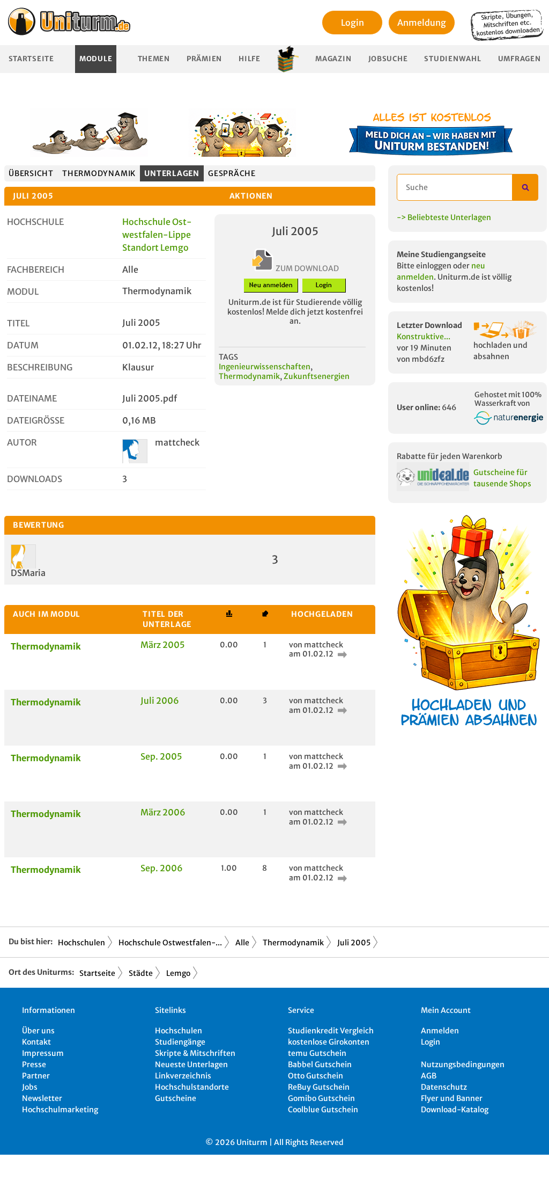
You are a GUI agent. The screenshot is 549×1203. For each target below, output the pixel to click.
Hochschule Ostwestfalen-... (170, 942)
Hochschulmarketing (60, 1109)
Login (352, 22)
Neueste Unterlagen (191, 1064)
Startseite (31, 58)
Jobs (30, 1087)
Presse (34, 1064)
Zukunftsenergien (317, 376)
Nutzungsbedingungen (463, 1064)
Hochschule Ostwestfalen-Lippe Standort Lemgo (157, 234)
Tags (228, 357)
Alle (242, 942)
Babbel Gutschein (320, 1064)
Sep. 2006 (161, 868)
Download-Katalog (454, 1109)
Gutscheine (175, 1098)
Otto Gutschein (315, 1076)
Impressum (43, 1053)
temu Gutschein (317, 1053)
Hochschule (35, 221)
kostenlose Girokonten (328, 1042)
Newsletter (42, 1098)
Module (95, 58)
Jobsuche (388, 58)
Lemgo (178, 973)
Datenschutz (444, 1087)
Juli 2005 (353, 942)
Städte (141, 973)
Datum (23, 345)
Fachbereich (35, 269)
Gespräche (232, 173)
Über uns (38, 1031)
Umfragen (519, 58)
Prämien (204, 58)
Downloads (34, 478)
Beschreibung (39, 367)
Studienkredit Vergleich (331, 1031)
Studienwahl (452, 58)
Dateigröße (35, 420)
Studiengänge (180, 1042)
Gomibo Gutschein (321, 1098)
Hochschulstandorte (192, 1087)
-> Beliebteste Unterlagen (444, 217)
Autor (22, 442)
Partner (36, 1076)
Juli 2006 (159, 700)
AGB (428, 1076)
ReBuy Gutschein (319, 1087)
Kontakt (36, 1042)
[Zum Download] (341, 654)
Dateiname (32, 398)
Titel (18, 323)
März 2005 (162, 644)
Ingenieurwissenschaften (264, 366)
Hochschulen (81, 942)
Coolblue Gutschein (323, 1109)
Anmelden (440, 1031)
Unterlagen (171, 173)
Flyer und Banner (452, 1098)
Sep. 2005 (161, 756)
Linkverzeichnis (183, 1076)
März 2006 (163, 812)
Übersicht (31, 173)
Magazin (333, 58)
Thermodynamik (99, 173)
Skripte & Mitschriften (195, 1053)
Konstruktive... (423, 336)
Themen (154, 58)
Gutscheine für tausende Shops (502, 478)
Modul (23, 291)
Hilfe (250, 58)
